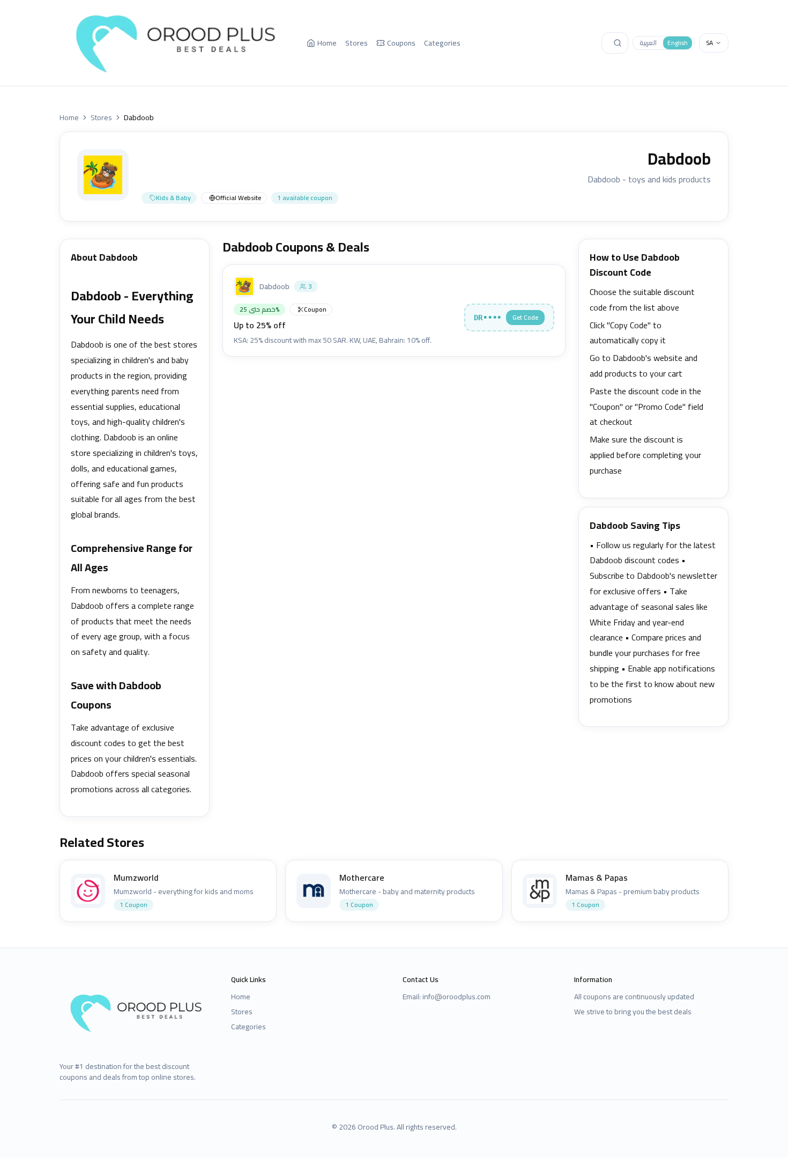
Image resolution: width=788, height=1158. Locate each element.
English (677, 42)
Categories (442, 43)
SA (709, 42)
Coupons (401, 43)
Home (327, 43)
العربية (648, 42)
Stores (356, 43)
